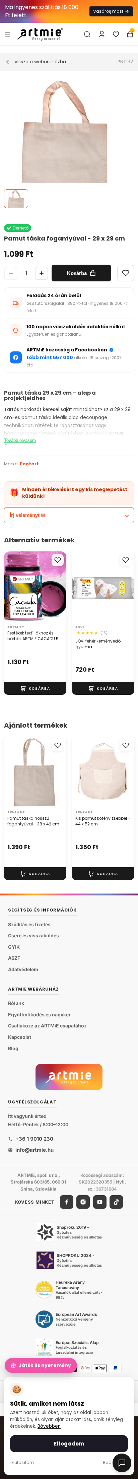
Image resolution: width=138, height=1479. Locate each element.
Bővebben (49, 1426)
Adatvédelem (23, 969)
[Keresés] (87, 34)
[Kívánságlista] (116, 34)
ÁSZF (14, 958)
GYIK (14, 947)
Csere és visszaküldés (33, 935)
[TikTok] (116, 1202)
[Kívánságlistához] (58, 560)
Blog (13, 1048)
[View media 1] (16, 198)
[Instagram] (83, 1202)
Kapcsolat (19, 1037)
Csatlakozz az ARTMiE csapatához (47, 1025)
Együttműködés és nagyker (39, 1014)
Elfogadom (69, 1443)
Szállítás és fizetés (29, 924)
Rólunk (16, 1003)
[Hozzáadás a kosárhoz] (35, 688)
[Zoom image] (65, 144)
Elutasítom (22, 1462)
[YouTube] (100, 1202)
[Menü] (7, 34)
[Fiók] (101, 34)
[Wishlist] (125, 273)
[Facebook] (66, 1202)
